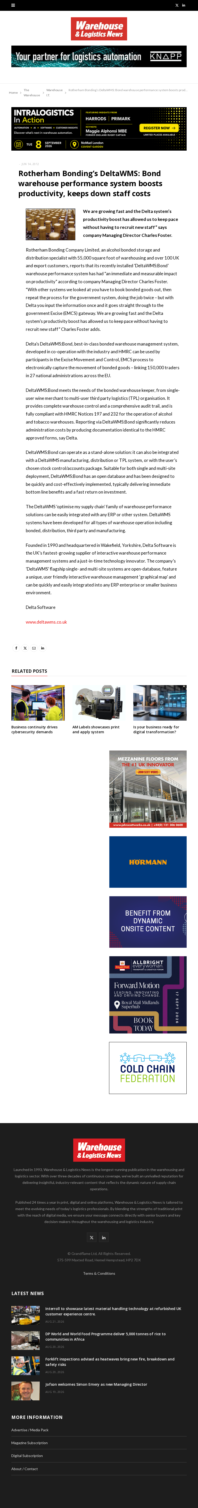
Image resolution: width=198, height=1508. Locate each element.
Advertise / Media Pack (29, 1430)
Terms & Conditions (99, 1273)
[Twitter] (7, 240)
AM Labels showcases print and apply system (96, 729)
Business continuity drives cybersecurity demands (34, 729)
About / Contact (24, 1469)
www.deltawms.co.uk (46, 622)
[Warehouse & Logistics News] (99, 31)
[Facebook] (7, 227)
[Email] (7, 253)
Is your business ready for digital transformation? (156, 729)
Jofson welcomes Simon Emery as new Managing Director (96, 1384)
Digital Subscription (27, 1455)
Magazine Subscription (29, 1443)
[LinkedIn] (7, 266)
